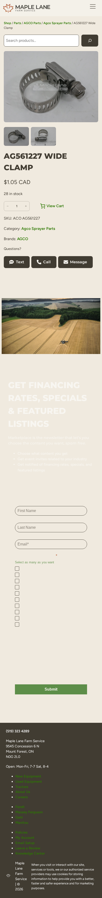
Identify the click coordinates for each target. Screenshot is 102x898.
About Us (22, 792)
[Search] (89, 40)
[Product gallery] (51, 86)
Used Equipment (28, 781)
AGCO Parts (32, 23)
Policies (21, 832)
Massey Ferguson (29, 812)
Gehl (19, 817)
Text (20, 262)
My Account (24, 837)
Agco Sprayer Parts (57, 23)
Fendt (20, 807)
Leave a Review (27, 848)
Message (78, 262)
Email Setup (25, 843)
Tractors (21, 787)
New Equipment (28, 776)
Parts (17, 23)
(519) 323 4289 (17, 731)
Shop (7, 23)
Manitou (21, 822)
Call (47, 262)
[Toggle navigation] (92, 6)
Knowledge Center (30, 853)
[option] (43, 136)
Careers (21, 797)
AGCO (22, 239)
